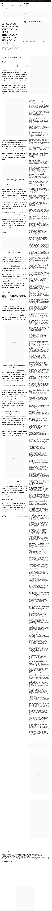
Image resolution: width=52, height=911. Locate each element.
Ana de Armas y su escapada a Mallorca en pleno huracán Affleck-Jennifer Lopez (18, 297)
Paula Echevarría (31, 0)
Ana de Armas (7, 85)
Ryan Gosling (6, 281)
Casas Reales (22, 5)
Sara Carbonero (42, 0)
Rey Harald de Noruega (11, 0)
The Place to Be (33, 5)
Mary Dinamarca (24, 0)
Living (18, 5)
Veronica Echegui (49, 0)
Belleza (6, 5)
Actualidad (14, 5)
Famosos (3, 8)
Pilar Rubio (37, 0)
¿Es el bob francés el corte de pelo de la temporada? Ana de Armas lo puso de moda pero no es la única (25, 860)
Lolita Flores (23, 195)
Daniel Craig (5, 285)
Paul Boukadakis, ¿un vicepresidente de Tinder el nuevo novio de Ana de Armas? (21, 857)
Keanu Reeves (15, 266)
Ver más (31, 735)
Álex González (6, 91)
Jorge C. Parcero (8, 55)
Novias (10, 5)
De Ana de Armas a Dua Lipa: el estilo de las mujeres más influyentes (18, 855)
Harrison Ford (23, 279)
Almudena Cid (18, 0)
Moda (2, 5)
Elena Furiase (15, 157)
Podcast (27, 5)
